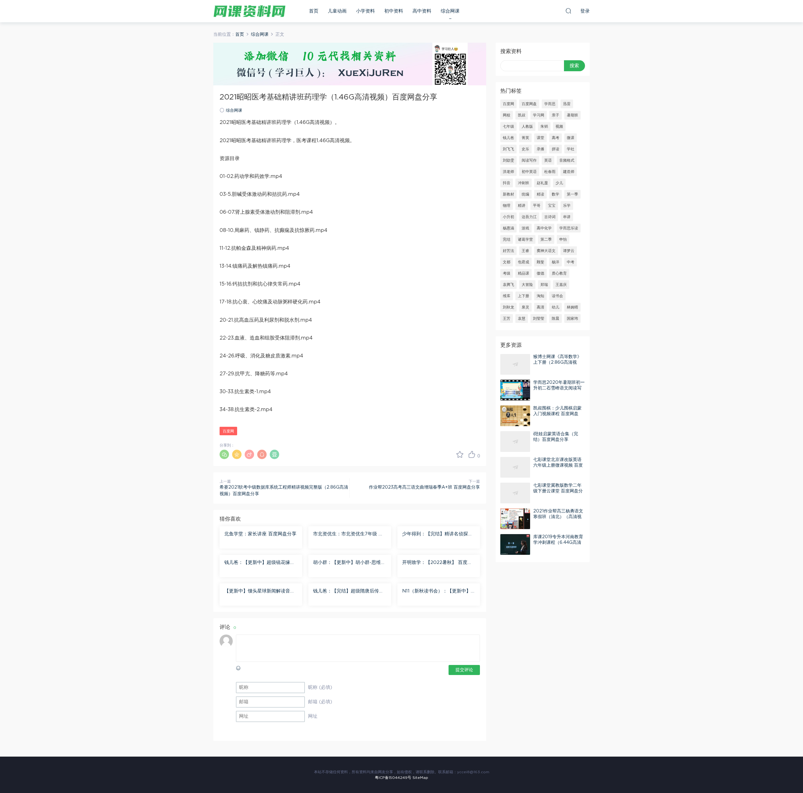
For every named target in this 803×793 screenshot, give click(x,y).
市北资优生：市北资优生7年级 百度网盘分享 (348, 534)
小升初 (508, 217)
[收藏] (460, 454)
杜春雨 (550, 172)
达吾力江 (529, 217)
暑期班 (572, 115)
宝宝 (552, 205)
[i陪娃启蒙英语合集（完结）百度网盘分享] (515, 441)
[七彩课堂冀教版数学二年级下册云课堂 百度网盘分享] (515, 493)
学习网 (538, 115)
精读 (540, 194)
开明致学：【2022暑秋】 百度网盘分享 (437, 563)
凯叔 (521, 115)
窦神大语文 (546, 251)
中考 (570, 262)
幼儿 (555, 307)
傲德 (540, 273)
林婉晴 (572, 307)
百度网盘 (529, 104)
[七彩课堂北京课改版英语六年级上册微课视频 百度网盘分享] (515, 467)
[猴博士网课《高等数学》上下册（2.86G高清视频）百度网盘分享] (515, 364)
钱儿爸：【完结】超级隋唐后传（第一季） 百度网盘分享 (346, 591)
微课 (570, 138)
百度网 (228, 431)
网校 (506, 115)
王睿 (525, 251)
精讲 (521, 205)
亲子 (555, 115)
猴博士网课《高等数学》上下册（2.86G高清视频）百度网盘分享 (557, 362)
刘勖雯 (508, 160)
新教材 (508, 194)
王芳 (506, 318)
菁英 (525, 138)
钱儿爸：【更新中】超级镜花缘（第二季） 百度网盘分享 (257, 563)
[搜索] (568, 10)
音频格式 (566, 160)
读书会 (557, 296)
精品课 (523, 273)
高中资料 (421, 11)
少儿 (559, 183)
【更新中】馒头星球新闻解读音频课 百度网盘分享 (259, 591)
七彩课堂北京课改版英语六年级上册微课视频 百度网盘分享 (558, 465)
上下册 (523, 296)
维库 (506, 296)
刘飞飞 (508, 149)
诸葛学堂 (525, 239)
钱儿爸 (508, 138)
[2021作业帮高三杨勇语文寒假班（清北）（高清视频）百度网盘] (515, 518)
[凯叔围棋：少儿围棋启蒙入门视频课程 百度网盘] (515, 415)
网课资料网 (249, 11)
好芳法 (508, 251)
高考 (555, 138)
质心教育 (559, 273)
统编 (525, 194)
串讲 (567, 217)
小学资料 (365, 11)
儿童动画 (337, 11)
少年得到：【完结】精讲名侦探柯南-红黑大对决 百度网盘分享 (437, 534)
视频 (559, 126)
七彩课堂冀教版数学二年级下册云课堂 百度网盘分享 (558, 491)
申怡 (563, 239)
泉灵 (525, 307)
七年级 (508, 126)
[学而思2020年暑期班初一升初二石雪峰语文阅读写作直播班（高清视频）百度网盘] (515, 390)
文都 (506, 262)
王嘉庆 (561, 285)
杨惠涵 (508, 228)
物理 (506, 205)
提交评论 (464, 670)
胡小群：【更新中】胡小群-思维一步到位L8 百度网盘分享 (349, 563)
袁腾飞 (508, 285)
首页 (313, 11)
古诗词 (550, 217)
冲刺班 (523, 183)
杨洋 (555, 262)
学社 (570, 149)
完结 (506, 239)
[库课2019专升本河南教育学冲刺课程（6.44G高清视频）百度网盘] (515, 544)
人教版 (527, 126)
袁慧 (521, 318)
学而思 (550, 104)
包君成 (523, 262)
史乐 (525, 149)
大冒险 (527, 285)
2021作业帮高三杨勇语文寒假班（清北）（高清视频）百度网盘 (558, 517)
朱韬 (544, 126)
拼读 (555, 149)
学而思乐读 (568, 228)
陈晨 (555, 318)
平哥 (536, 205)
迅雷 (567, 104)
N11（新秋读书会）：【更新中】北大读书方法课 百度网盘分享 (436, 591)
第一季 (572, 194)
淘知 (540, 296)
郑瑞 (544, 285)
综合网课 (450, 11)
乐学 (567, 205)
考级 (506, 273)
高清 (540, 307)
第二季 (546, 239)
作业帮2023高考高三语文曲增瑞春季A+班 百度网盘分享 (424, 487)
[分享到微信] (224, 454)
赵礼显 (542, 183)
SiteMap (420, 778)
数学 (555, 194)
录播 (540, 149)
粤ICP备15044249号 (393, 778)
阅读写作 (529, 160)
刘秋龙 (508, 307)
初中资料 (393, 11)
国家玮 (572, 318)
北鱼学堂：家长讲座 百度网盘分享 (260, 534)
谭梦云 (568, 251)
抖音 (506, 183)
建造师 (568, 172)
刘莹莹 (538, 318)
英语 (548, 160)
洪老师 (508, 172)
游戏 (525, 228)
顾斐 (540, 262)
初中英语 (529, 172)
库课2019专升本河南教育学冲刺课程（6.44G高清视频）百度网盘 (558, 542)
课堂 (540, 138)
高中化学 (544, 228)
